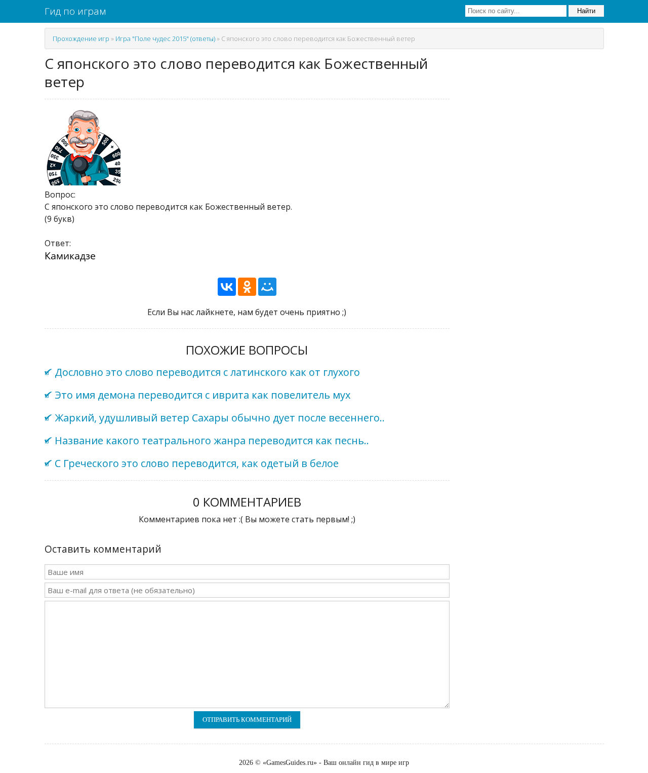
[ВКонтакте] (227, 287)
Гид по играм (75, 11)
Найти (586, 11)
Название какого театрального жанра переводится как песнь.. (212, 440)
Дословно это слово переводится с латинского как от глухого (207, 372)
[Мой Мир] (267, 287)
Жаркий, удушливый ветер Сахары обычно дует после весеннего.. (220, 417)
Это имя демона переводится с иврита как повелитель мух (202, 395)
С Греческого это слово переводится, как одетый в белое (197, 463)
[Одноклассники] (247, 287)
